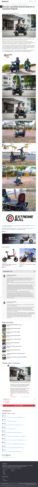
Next (35, 247)
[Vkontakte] (31, 1)
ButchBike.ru (13, 469)
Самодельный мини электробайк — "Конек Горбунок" (16, 436)
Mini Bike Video (4, 417)
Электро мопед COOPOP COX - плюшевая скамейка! (16, 353)
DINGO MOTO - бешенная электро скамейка (28, 264)
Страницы (4, 413)
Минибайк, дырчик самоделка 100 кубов (13, 328)
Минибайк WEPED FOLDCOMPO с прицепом (14, 324)
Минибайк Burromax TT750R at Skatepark (14, 451)
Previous (34, 247)
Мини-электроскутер (11, 428)
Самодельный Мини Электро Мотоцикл (13, 349)
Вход (4, 479)
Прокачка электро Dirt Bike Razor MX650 (13, 335)
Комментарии (9, 413)
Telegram (16, 363)
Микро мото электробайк (12, 421)
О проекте (4, 474)
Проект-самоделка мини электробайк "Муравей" (15, 417)
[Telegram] (29, 1)
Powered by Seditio (5, 483)
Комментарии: (7, 271)
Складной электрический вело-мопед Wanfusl (15, 447)
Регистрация (5, 480)
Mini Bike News (4, 428)
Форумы (13, 413)
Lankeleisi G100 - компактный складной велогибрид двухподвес (9, 265)
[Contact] (7, 477)
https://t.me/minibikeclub (19, 228)
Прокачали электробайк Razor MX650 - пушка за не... (16, 443)
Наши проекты (4, 443)
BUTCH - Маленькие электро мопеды (13, 342)
